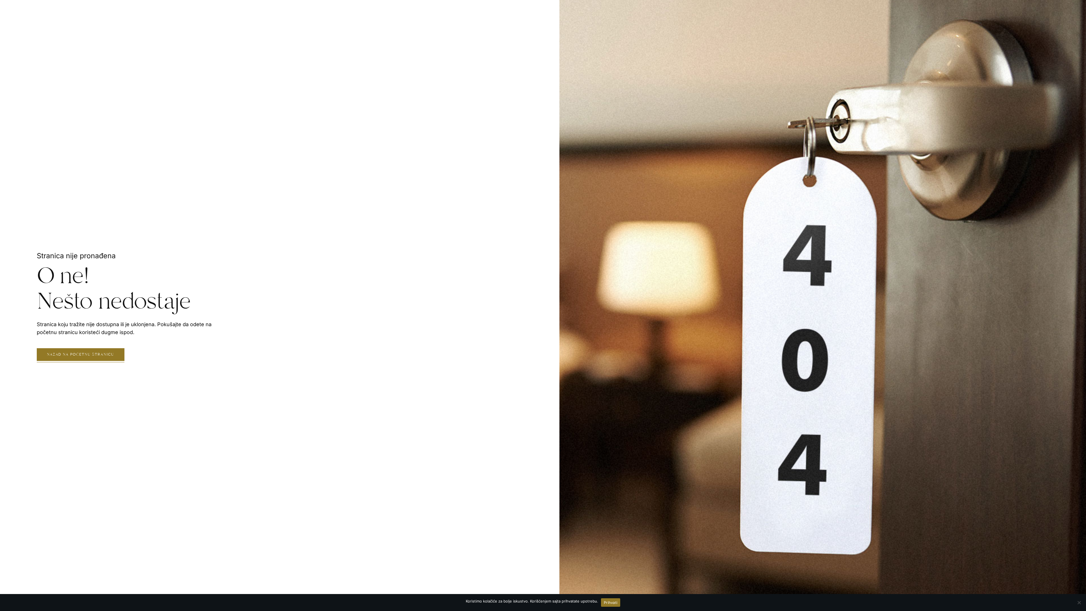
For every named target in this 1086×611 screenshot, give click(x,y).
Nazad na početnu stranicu (80, 354)
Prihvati (610, 602)
